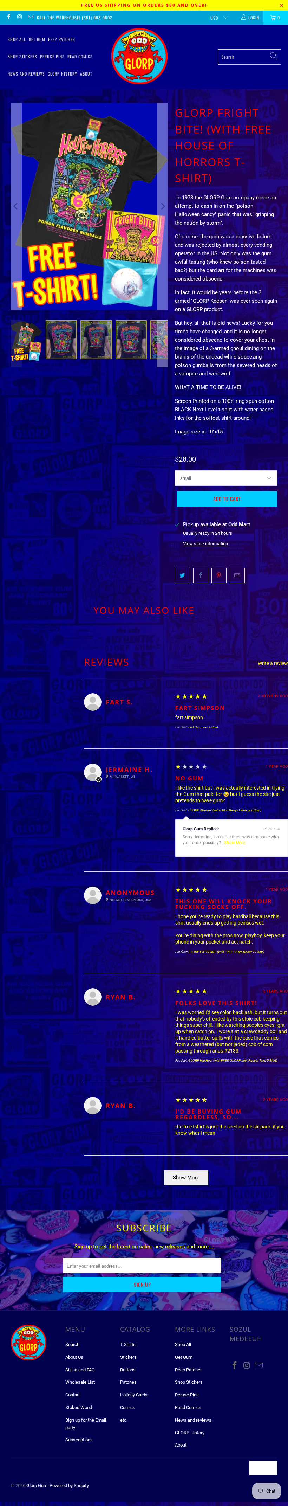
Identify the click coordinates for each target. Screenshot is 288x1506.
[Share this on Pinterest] (219, 575)
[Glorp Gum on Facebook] (8, 17)
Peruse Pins (52, 56)
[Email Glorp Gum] (30, 17)
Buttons (128, 1369)
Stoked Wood (78, 1407)
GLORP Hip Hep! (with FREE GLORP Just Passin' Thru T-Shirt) (232, 1060)
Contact (73, 1394)
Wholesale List (80, 1382)
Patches (128, 1382)
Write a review (273, 663)
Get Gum (37, 39)
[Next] (162, 206)
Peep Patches (61, 39)
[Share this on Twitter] (182, 575)
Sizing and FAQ (80, 1369)
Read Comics (80, 56)
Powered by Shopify (69, 1485)
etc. (123, 1420)
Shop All (17, 39)
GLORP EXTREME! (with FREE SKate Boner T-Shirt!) (226, 952)
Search (72, 1344)
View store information (205, 543)
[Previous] (16, 206)
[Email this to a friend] (237, 575)
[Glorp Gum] (139, 56)
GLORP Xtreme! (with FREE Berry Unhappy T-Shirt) (224, 810)
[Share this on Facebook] (200, 575)
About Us (74, 1357)
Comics (127, 1407)
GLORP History (62, 74)
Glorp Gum (36, 1485)
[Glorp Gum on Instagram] (19, 17)
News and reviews (26, 74)
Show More (234, 842)
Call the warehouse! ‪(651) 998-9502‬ (74, 17)
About (86, 74)
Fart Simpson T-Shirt (203, 727)
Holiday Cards (134, 1394)
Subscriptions (79, 1439)
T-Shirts (128, 1344)
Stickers (128, 1357)
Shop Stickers (22, 56)
